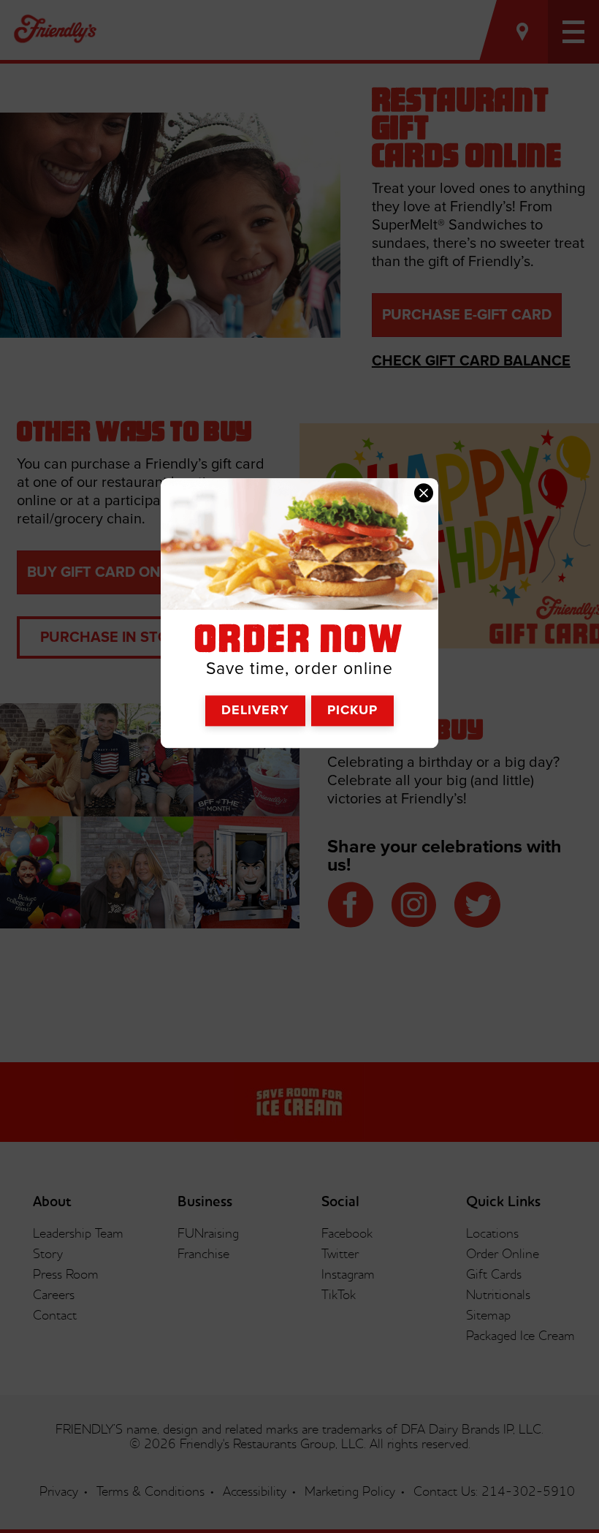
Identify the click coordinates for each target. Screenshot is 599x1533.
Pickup (352, 711)
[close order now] (423, 492)
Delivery (255, 711)
